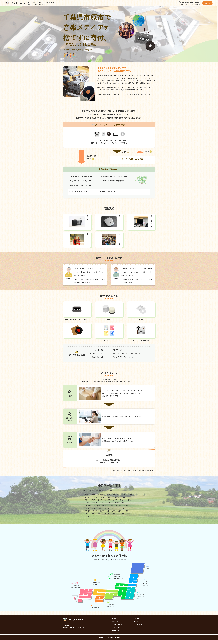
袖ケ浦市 (87, 497)
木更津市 (108, 514)
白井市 (87, 508)
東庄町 (103, 503)
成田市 (126, 511)
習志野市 (117, 497)
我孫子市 (129, 508)
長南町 (87, 495)
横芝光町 (101, 495)
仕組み (114, 618)
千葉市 (87, 500)
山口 (96, 582)
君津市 (107, 508)
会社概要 (136, 622)
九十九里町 (94, 503)
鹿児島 (77, 587)
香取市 (123, 495)
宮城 (147, 585)
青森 (144, 581)
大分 (72, 587)
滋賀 (108, 606)
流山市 (95, 511)
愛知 (115, 578)
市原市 (110, 497)
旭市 (113, 511)
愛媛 (96, 607)
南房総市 (118, 505)
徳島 (94, 607)
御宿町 (100, 500)
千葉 (143, 594)
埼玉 (140, 594)
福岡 (72, 585)
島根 (94, 582)
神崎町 (117, 503)
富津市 (103, 497)
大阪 (108, 604)
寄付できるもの (117, 628)
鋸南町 (93, 500)
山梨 (115, 574)
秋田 (144, 585)
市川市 (129, 514)
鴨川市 (122, 508)
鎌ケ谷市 (114, 508)
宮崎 (75, 587)
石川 (115, 576)
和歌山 (113, 606)
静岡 (117, 578)
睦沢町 (129, 500)
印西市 (93, 508)
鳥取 (99, 582)
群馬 (143, 596)
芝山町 (108, 495)
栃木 (140, 596)
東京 (138, 594)
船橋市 (122, 514)
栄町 (122, 503)
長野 (117, 574)
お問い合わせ (138, 625)
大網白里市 (88, 505)
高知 (99, 607)
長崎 (77, 585)
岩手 (147, 581)
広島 (94, 584)
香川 (92, 607)
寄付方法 (207, 3)
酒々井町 (116, 495)
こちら (139, 470)
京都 (113, 604)
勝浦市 (102, 511)
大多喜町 (108, 500)
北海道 (147, 569)
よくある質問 (138, 618)
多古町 (110, 503)
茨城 (138, 596)
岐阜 (119, 578)
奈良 (110, 606)
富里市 (126, 505)
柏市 (107, 511)
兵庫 (110, 604)
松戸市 (100, 514)
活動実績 (115, 622)
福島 (147, 583)
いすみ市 (97, 505)
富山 (119, 576)
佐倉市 (119, 511)
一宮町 (87, 503)
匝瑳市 (111, 505)
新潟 (119, 574)
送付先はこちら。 (186, 2)
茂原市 (87, 514)
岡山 (96, 584)
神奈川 (138, 598)
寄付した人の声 (117, 625)
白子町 (115, 500)
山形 (144, 583)
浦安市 (100, 508)
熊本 (79, 585)
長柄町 (93, 495)
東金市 (125, 497)
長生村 (122, 500)
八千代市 (87, 511)
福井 (117, 576)
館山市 (115, 514)
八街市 (130, 495)
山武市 (104, 505)
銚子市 (87, 516)
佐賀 (75, 585)
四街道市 (95, 497)
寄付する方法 (116, 631)
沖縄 (80, 587)
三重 (122, 578)
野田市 (93, 514)
